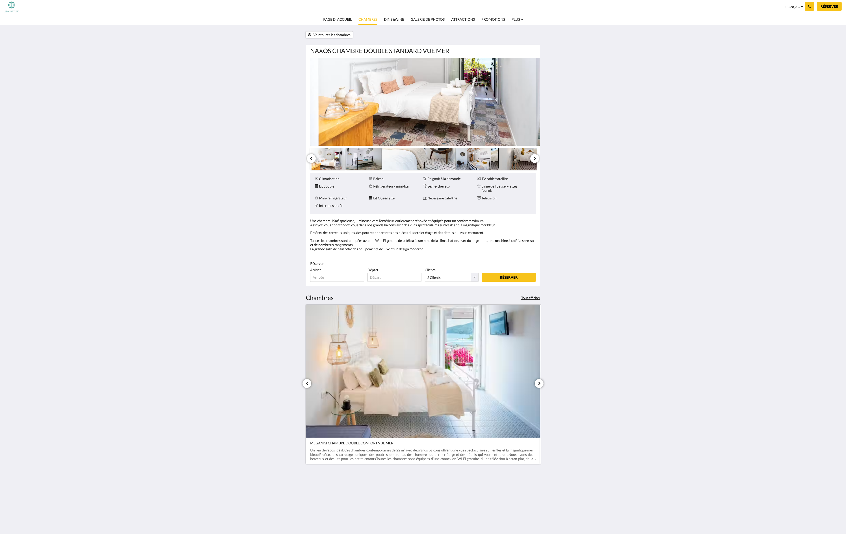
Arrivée (315, 270)
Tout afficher (530, 298)
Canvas (530, 521)
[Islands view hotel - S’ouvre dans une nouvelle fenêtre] (519, 490)
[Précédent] (311, 158)
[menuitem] (337, 19)
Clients (430, 270)
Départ (372, 270)
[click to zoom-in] (423, 102)
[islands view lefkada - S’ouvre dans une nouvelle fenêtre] (531, 490)
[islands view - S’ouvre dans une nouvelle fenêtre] (507, 490)
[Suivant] (534, 158)
